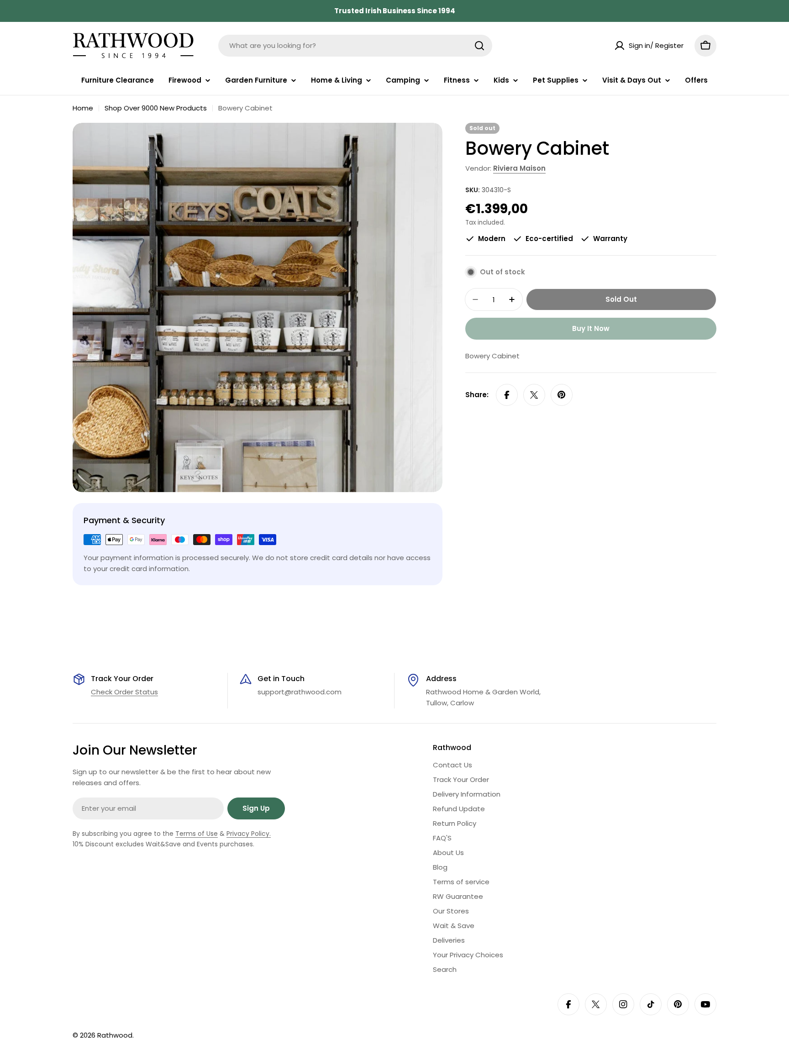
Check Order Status (124, 692)
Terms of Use (196, 833)
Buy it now (591, 328)
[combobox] (355, 46)
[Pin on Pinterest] (562, 395)
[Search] (479, 45)
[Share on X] (534, 395)
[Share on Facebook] (507, 395)
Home (83, 108)
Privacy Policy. (248, 833)
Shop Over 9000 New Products (156, 108)
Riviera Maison (519, 168)
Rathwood (114, 1035)
